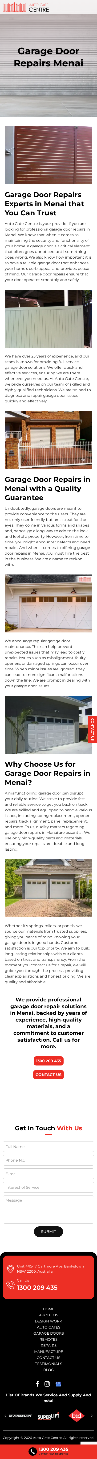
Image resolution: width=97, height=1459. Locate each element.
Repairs (49, 1345)
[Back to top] (88, 1451)
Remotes (48, 1339)
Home (48, 1309)
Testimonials (48, 1363)
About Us (48, 1315)
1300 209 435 (48, 1061)
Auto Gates (48, 1327)
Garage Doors (48, 1333)
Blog (48, 1370)
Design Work (48, 1321)
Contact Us (92, 729)
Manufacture (48, 1351)
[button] (5, 1415)
